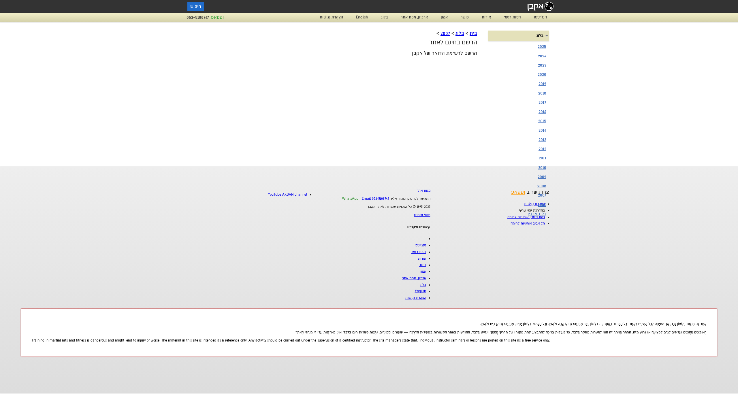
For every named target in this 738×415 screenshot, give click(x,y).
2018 (542, 93)
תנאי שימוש (422, 215)
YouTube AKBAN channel (287, 195)
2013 (542, 139)
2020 (542, 74)
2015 (542, 121)
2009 (542, 177)
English (362, 17)
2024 (542, 56)
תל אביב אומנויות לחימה (528, 223)
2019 (542, 83)
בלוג (384, 17)
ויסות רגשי (512, 17)
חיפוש (195, 6)
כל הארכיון (536, 214)
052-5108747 (198, 17)
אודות (486, 17)
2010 (542, 167)
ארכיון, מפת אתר (414, 17)
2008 (541, 186)
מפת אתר (423, 190)
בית (473, 33)
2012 (542, 149)
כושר (465, 17)
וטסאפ (217, 17)
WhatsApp (350, 199)
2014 (542, 130)
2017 (542, 102)
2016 (542, 111)
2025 (542, 46)
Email (366, 199)
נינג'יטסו (540, 17)
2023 (542, 65)
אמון (444, 17)
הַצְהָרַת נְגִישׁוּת (331, 17)
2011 (542, 158)
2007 (445, 33)
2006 (542, 204)
